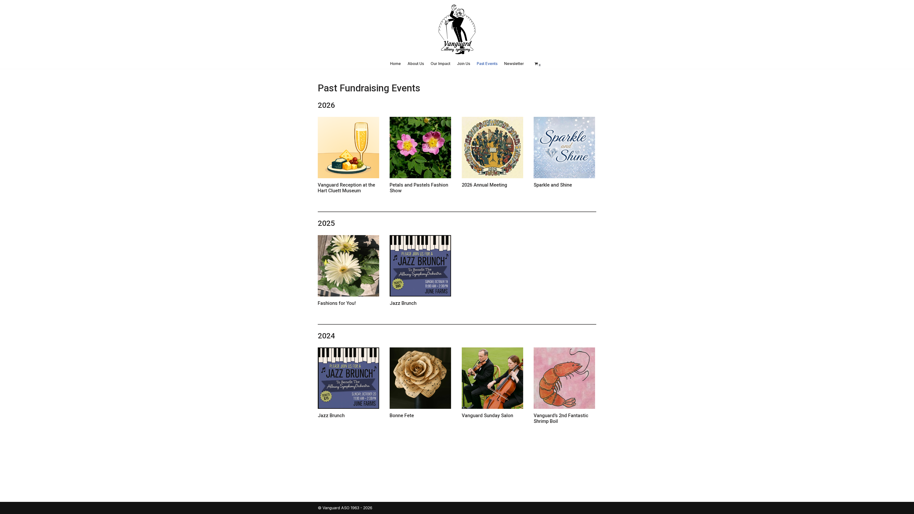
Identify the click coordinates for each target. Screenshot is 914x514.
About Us (415, 63)
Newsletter (514, 63)
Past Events (487, 63)
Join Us (463, 63)
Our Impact (440, 63)
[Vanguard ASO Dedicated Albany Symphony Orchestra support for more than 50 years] (457, 29)
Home (395, 63)
